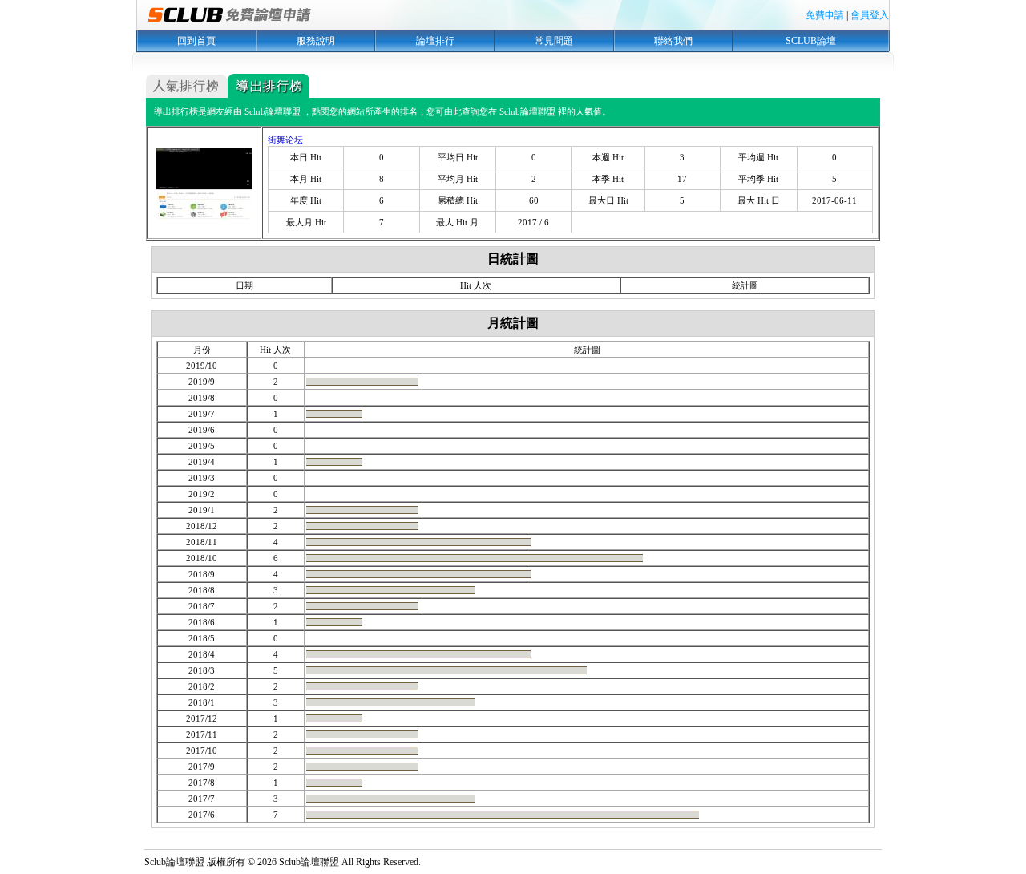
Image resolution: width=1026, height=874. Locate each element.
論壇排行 (435, 41)
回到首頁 (196, 41)
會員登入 (869, 15)
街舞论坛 (285, 139)
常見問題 (554, 41)
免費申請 (825, 15)
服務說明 (316, 41)
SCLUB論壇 (811, 41)
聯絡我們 (673, 41)
